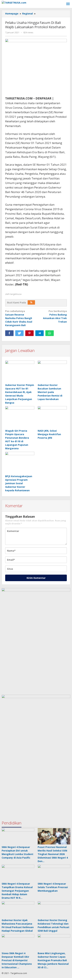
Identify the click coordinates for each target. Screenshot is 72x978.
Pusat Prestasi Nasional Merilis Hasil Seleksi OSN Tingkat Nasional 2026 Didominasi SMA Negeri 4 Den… (53, 854)
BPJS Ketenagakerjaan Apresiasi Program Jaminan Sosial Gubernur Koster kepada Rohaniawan (18, 483)
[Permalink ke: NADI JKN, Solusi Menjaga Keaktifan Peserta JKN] (52, 417)
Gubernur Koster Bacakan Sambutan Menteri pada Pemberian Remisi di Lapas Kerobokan (50, 392)
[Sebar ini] (9, 333)
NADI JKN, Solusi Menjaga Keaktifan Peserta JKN (49, 434)
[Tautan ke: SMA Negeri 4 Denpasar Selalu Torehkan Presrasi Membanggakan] (54, 873)
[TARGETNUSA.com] (14, 2)
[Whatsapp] (49, 333)
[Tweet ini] (19, 333)
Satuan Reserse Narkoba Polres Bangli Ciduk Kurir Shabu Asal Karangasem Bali (18, 318)
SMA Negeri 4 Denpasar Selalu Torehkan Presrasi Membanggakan (53, 887)
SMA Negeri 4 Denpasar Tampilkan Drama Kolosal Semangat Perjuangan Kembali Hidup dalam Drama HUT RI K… (17, 890)
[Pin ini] (29, 333)
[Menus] (68, 4)
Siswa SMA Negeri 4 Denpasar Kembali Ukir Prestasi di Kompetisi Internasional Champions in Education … (17, 960)
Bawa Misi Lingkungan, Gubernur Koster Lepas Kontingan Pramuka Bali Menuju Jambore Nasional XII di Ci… (53, 960)
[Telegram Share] (39, 333)
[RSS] (31, 302)
